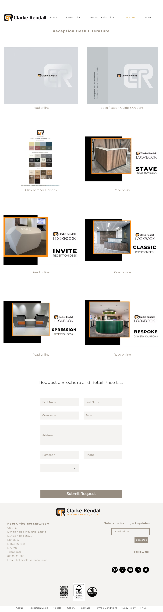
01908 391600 (15, 556)
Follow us (141, 551)
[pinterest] (115, 570)
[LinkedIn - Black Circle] (138, 570)
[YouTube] (130, 570)
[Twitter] (146, 570)
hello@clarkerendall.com (32, 560)
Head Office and (20, 523)
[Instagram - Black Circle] (122, 570)
